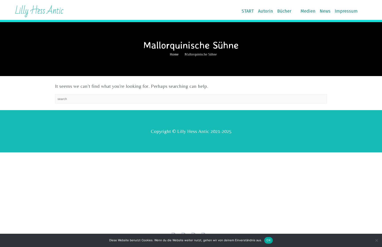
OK (268, 240)
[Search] (371, 11)
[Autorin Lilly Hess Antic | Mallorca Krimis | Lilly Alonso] (35, 10)
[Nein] (376, 240)
